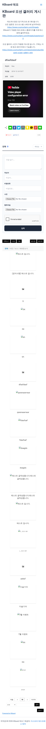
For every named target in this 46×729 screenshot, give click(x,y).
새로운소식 (24, 248)
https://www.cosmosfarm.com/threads (23, 27)
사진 (5, 194)
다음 (19, 241)
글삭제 (40, 241)
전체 (6, 248)
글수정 (33, 241)
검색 (37, 704)
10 (22, 699)
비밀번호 (7, 183)
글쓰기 (40, 710)
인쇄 (39, 135)
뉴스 (16, 248)
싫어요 (16, 135)
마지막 (33, 699)
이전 (13, 241)
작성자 (6, 173)
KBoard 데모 (10, 4)
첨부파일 (7, 205)
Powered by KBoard (8, 713)
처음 (11, 699)
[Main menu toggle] (41, 4)
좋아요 (8, 135)
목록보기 (6, 241)
